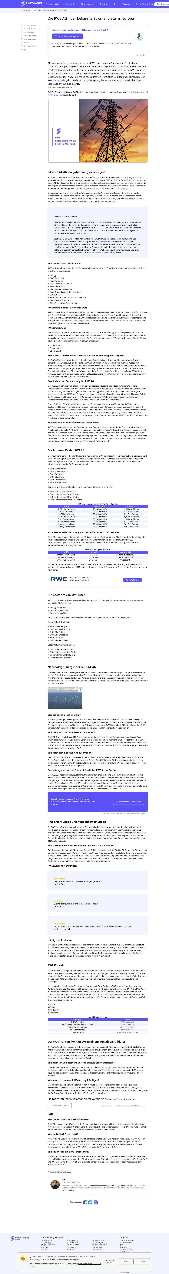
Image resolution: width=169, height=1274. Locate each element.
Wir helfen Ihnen (61, 1105)
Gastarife (112, 315)
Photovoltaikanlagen (99, 252)
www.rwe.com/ (127, 1030)
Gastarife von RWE (29, 32)
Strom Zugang (79, 320)
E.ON (94, 312)
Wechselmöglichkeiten (30, 46)
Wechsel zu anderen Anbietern (98, 950)
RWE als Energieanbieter (31, 25)
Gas (115, 4)
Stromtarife (70, 4)
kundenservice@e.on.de (127, 1032)
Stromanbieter (87, 4)
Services (126, 4)
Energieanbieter (53, 4)
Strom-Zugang (57, 95)
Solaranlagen (123, 188)
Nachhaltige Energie (30, 36)
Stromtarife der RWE (30, 29)
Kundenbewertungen (30, 39)
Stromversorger (100, 241)
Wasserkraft (98, 188)
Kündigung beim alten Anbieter (111, 1067)
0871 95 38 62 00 (127, 1027)
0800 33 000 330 (127, 1024)
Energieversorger (72, 63)
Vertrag (51, 1070)
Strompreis (59, 80)
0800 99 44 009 (127, 1022)
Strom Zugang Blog (144, 4)
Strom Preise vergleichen (130, 801)
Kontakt (26, 42)
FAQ (25, 49)
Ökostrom (104, 4)
